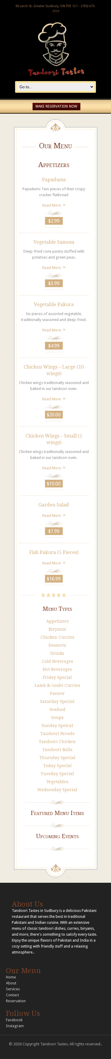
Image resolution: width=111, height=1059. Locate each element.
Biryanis (57, 629)
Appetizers (57, 621)
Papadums (54, 179)
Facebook (14, 1020)
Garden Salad (53, 505)
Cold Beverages (57, 661)
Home (11, 977)
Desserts (57, 645)
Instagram (15, 1026)
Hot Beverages (57, 669)
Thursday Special (57, 757)
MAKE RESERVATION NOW (56, 106)
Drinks (57, 653)
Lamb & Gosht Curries (57, 685)
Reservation (16, 1001)
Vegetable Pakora (54, 304)
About (11, 983)
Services (13, 989)
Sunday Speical (57, 725)
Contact (12, 995)
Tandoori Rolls (57, 749)
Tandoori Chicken (57, 741)
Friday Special (57, 677)
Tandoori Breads (57, 733)
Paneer (57, 693)
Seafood (57, 709)
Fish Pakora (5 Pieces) (53, 552)
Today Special (57, 765)
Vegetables (57, 781)
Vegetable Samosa (53, 242)
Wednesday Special (57, 789)
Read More (51, 205)
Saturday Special (57, 701)
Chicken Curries (57, 637)
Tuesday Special (57, 773)
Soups (57, 717)
